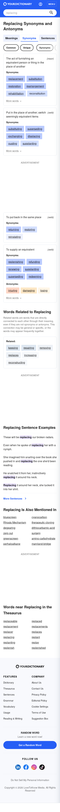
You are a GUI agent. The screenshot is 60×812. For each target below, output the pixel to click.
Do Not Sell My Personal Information (30, 780)
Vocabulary (9, 706)
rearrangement (35, 86)
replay (35, 642)
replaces (13, 355)
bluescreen (9, 517)
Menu (51, 4)
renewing (13, 269)
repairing (29, 348)
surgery (36, 533)
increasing (30, 355)
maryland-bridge (41, 544)
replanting (9, 642)
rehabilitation (16, 93)
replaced (37, 621)
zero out (8, 533)
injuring (12, 290)
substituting (15, 129)
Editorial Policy (39, 700)
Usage (6, 712)
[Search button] (51, 13)
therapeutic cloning (43, 522)
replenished (39, 648)
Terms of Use (39, 712)
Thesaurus (9, 688)
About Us (36, 682)
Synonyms (29, 38)
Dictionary (8, 682)
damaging (29, 290)
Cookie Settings (40, 706)
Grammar (8, 700)
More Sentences (12, 498)
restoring (29, 229)
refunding (34, 262)
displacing (34, 136)
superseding (35, 129)
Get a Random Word (30, 745)
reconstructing (16, 362)
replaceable (10, 621)
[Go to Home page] (17, 4)
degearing (9, 528)
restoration (14, 86)
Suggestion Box (40, 718)
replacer (8, 632)
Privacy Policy (39, 694)
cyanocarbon (39, 517)
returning (13, 229)
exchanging (15, 136)
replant (36, 637)
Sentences (48, 38)
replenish (8, 648)
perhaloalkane (11, 544)
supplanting (29, 143)
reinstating (14, 237)
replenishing (15, 262)
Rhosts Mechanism (14, 522)
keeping (13, 348)
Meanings (11, 38)
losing (44, 290)
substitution (35, 79)
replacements (40, 626)
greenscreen (10, 538)
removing (45, 348)
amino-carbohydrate (43, 538)
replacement (15, 79)
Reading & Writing (12, 718)
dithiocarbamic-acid (43, 528)
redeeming (35, 276)
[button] (40, 4)
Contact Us (37, 688)
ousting (12, 143)
